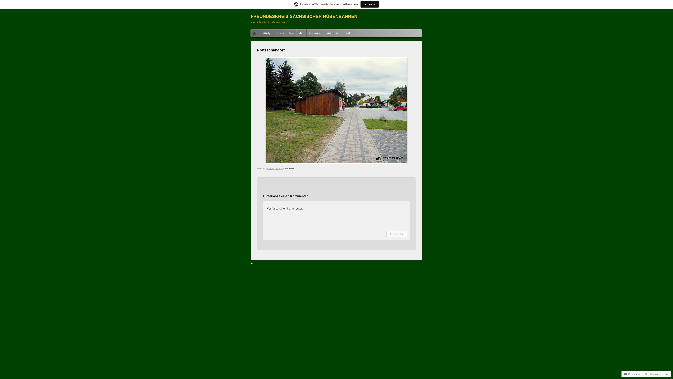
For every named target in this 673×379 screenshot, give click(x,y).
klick (301, 33)
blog (291, 33)
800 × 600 (289, 168)
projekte (280, 33)
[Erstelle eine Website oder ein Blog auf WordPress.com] (252, 263)
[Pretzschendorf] (336, 110)
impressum (314, 33)
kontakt (347, 33)
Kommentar (396, 233)
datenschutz (332, 33)
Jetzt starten (369, 4)
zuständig (265, 33)
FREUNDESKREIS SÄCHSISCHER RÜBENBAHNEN (304, 16)
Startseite (254, 33)
